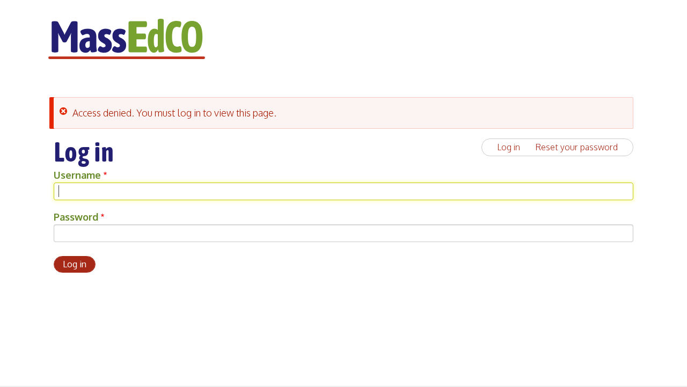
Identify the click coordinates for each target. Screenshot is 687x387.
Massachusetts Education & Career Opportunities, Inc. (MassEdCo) (126, 39)
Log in (508, 147)
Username (77, 175)
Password (76, 217)
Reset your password (576, 147)
